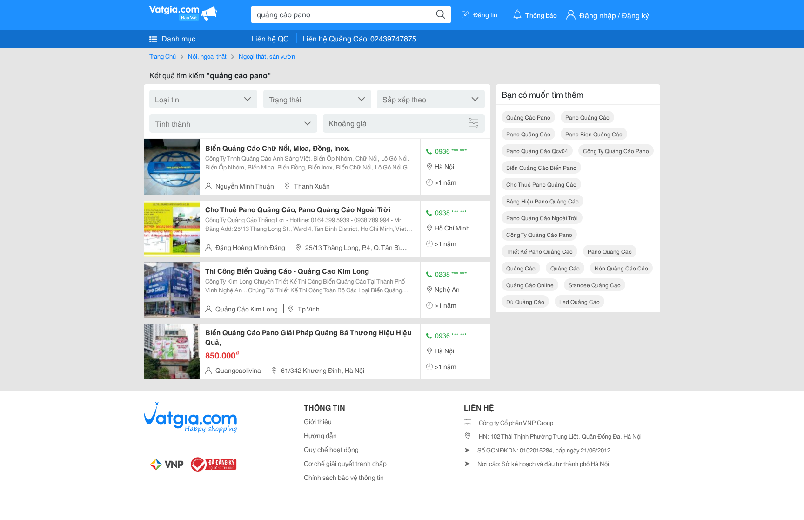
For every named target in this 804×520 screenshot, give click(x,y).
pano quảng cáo (587, 117)
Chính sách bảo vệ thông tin (344, 477)
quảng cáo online (530, 285)
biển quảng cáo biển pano (541, 167)
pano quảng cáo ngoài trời (542, 218)
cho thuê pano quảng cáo (541, 184)
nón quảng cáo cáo (621, 268)
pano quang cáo (610, 251)
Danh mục (177, 38)
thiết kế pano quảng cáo (539, 251)
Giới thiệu (318, 421)
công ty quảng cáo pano (616, 151)
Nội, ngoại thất (207, 56)
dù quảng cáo (525, 301)
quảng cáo (521, 268)
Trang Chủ (162, 56)
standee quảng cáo (595, 285)
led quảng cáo (579, 301)
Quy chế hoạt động (331, 449)
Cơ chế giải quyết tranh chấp (345, 463)
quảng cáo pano (528, 117)
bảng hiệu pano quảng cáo (542, 201)
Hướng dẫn (320, 435)
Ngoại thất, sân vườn (267, 56)
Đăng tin (485, 14)
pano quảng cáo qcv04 (537, 151)
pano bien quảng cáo (594, 134)
